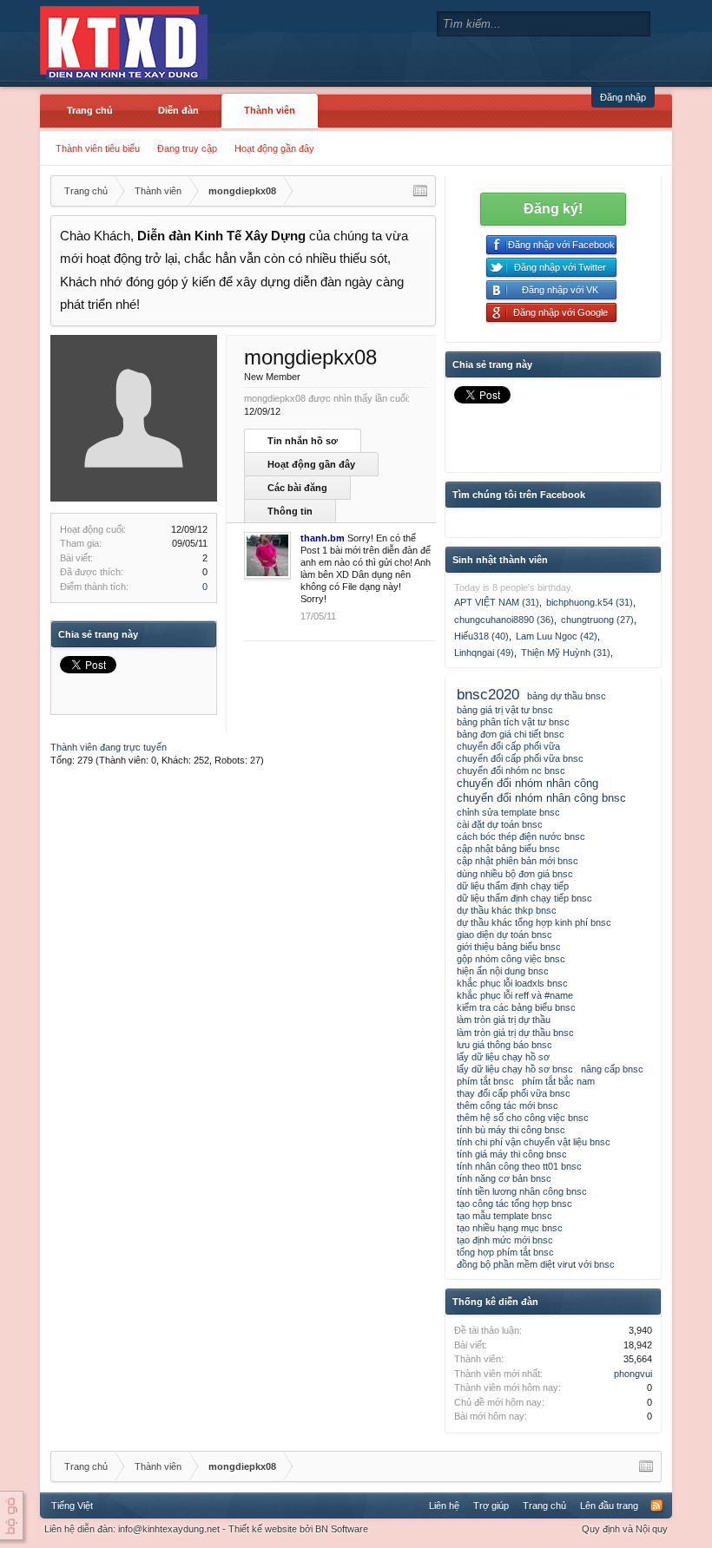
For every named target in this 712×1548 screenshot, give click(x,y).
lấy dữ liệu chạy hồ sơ (503, 1057)
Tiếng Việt (72, 1505)
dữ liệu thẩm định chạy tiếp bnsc (524, 898)
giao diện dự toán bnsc (504, 934)
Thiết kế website (262, 1529)
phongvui (633, 1373)
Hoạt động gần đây (274, 148)
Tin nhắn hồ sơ (302, 441)
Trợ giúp (491, 1505)
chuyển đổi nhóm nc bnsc (511, 770)
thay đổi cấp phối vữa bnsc (513, 1093)
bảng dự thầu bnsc (566, 696)
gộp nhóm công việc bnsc (511, 959)
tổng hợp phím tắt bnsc (505, 1252)
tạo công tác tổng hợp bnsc (514, 1203)
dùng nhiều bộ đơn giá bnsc (515, 874)
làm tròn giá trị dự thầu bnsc (515, 1032)
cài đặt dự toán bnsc (500, 824)
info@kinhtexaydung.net (169, 1529)
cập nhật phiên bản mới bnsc (517, 861)
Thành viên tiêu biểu (98, 148)
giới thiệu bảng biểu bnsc (509, 946)
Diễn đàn (178, 110)
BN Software (341, 1529)
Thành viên (269, 110)
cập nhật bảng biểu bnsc (508, 848)
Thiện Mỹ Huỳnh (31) (565, 652)
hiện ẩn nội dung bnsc (503, 971)
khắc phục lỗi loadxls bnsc (512, 983)
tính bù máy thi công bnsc (511, 1130)
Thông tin (290, 511)
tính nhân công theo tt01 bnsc (519, 1166)
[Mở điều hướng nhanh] (420, 191)
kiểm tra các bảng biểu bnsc (516, 1007)
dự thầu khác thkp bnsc (507, 910)
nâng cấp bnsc (612, 1069)
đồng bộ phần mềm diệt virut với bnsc (536, 1264)
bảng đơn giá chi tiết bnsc (510, 734)
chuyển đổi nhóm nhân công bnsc (541, 797)
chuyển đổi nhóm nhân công (527, 783)
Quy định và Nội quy (625, 1529)
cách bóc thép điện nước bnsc (521, 836)
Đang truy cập (187, 148)
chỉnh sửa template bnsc (508, 812)
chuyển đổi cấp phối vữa (508, 746)
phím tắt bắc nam (558, 1081)
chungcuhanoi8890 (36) (504, 619)
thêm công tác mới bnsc (507, 1105)
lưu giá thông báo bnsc (504, 1045)
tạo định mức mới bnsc (505, 1240)
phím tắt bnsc (485, 1081)
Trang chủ (90, 110)
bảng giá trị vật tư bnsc (505, 710)
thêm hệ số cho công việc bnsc (523, 1117)
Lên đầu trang (609, 1505)
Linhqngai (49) (484, 652)
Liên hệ (444, 1505)
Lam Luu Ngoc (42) (556, 636)
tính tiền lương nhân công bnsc (522, 1191)
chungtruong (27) (597, 619)
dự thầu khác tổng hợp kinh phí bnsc (534, 922)
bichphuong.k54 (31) (589, 602)
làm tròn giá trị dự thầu (503, 1019)
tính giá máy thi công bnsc (512, 1154)
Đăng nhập (623, 97)
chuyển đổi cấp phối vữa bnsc (520, 758)
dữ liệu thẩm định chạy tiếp (513, 886)
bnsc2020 (488, 694)
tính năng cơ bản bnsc (504, 1178)
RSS (656, 1505)
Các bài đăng (297, 487)
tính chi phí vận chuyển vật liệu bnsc (533, 1142)
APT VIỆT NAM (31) (496, 602)
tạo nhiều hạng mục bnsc (510, 1228)
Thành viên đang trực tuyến (108, 747)
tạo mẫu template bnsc (504, 1215)
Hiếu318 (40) (481, 636)
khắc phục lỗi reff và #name (515, 995)
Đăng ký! (553, 208)
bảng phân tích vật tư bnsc (513, 722)
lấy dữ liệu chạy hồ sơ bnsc (515, 1069)
